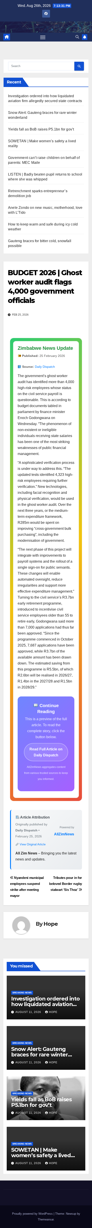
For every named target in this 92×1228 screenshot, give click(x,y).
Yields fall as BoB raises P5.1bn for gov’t (41, 129)
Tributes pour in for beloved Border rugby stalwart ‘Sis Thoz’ (65, 884)
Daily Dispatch (45, 366)
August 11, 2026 (28, 1012)
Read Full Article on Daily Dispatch (46, 752)
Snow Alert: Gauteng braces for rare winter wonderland (39, 1054)
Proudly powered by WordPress (33, 1213)
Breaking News (22, 992)
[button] (77, 37)
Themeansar (46, 1219)
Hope (51, 924)
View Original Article (32, 844)
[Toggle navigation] (43, 37)
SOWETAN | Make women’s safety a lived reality (41, 1155)
